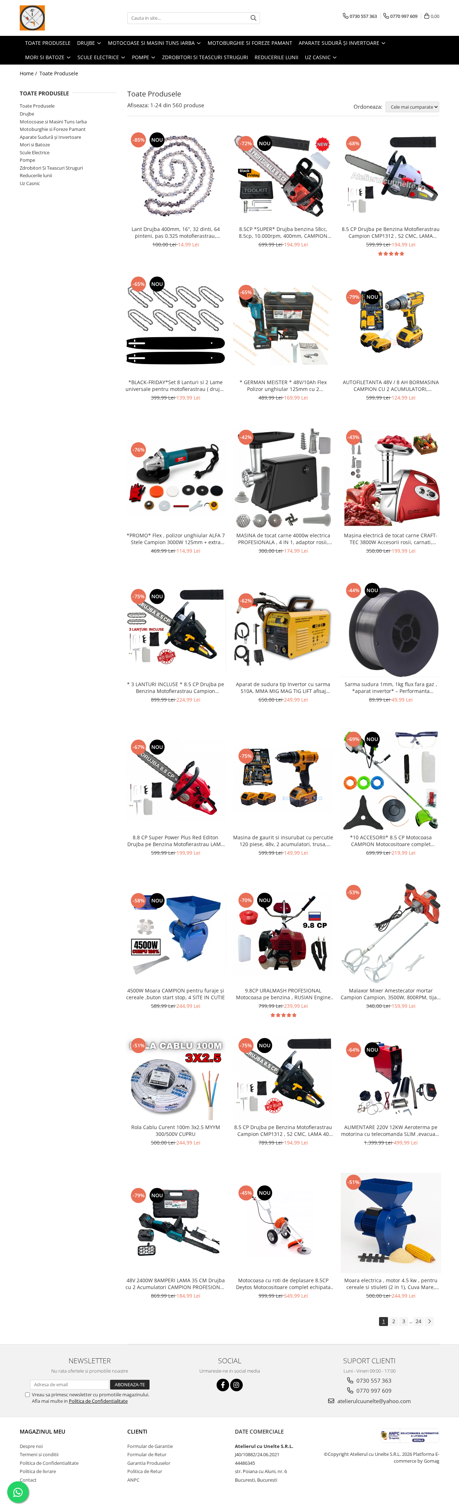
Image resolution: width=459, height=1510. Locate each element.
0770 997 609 (373, 1390)
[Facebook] (223, 1385)
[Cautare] (253, 18)
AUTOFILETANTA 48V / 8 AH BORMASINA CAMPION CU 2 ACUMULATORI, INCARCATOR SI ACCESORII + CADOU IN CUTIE (391, 385)
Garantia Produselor (148, 1463)
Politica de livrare (38, 1471)
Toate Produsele (58, 73)
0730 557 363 (373, 1380)
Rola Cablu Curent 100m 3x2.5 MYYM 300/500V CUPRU (175, 1130)
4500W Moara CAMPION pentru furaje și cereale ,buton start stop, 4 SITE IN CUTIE (175, 994)
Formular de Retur (146, 1454)
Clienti (137, 1431)
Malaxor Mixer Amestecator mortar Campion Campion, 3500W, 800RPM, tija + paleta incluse (391, 994)
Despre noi (31, 1446)
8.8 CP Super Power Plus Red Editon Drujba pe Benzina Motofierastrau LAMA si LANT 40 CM (175, 841)
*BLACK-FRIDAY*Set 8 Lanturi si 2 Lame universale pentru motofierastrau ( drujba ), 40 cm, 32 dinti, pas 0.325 (176, 385)
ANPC (133, 1480)
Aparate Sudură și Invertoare (50, 137)
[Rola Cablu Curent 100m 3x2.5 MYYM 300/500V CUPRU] (176, 1078)
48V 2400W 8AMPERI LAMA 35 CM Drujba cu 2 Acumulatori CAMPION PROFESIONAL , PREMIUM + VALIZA (176, 1283)
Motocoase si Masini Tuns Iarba (53, 121)
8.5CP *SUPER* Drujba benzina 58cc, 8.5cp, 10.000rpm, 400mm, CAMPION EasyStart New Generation (283, 232)
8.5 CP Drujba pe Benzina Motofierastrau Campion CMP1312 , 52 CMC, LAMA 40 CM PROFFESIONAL (283, 1130)
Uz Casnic (30, 183)
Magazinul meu (42, 1431)
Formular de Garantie (150, 1446)
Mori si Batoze (35, 144)
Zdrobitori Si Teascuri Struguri (51, 168)
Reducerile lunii (36, 175)
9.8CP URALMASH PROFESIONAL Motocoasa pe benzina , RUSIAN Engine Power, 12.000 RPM (283, 994)
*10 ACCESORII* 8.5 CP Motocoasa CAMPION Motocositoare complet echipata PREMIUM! (391, 841)
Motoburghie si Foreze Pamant (53, 129)
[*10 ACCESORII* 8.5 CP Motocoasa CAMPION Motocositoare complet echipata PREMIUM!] (391, 780)
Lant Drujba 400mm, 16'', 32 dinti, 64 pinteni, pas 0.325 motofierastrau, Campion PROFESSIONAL (176, 232)
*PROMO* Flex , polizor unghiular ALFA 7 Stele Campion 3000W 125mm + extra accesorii (176, 539)
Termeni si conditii (39, 1454)
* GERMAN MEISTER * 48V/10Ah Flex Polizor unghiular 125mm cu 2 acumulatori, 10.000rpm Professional (283, 385)
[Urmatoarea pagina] (429, 1321)
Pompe (27, 160)
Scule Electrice (34, 152)
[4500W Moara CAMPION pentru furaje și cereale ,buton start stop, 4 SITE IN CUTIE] (176, 933)
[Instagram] (236, 1385)
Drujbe (27, 113)
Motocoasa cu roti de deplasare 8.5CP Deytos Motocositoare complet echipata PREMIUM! (283, 1283)
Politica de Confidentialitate (98, 1401)
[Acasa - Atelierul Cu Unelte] (55, 17)
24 (418, 1321)
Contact (28, 1480)
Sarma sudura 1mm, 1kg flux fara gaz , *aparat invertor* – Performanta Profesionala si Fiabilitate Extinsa (391, 687)
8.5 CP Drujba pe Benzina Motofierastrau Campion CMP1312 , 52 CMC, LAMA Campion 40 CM (391, 232)
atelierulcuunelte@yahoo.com (373, 1401)
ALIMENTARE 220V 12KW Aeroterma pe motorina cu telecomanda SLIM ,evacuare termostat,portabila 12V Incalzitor (390, 1130)
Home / (29, 73)
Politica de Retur (144, 1471)
